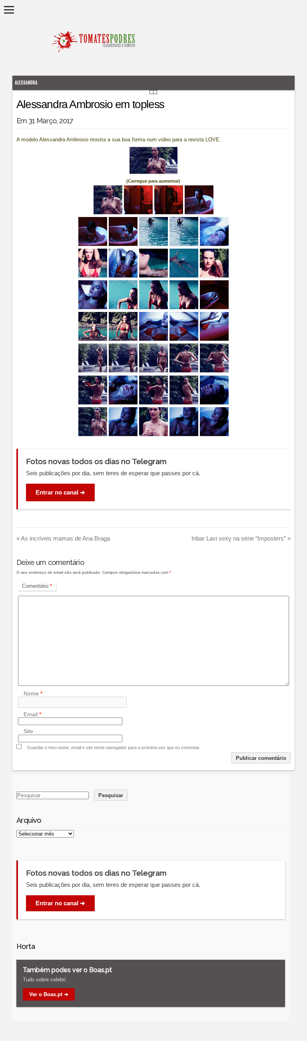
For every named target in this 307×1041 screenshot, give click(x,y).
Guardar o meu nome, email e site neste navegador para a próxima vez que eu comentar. (113, 747)
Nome (33, 693)
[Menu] (9, 10)
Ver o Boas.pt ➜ (48, 994)
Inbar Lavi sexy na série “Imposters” (241, 538)
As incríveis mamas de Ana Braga (63, 538)
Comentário (37, 586)
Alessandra (26, 83)
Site (28, 731)
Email (32, 714)
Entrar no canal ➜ (60, 492)
